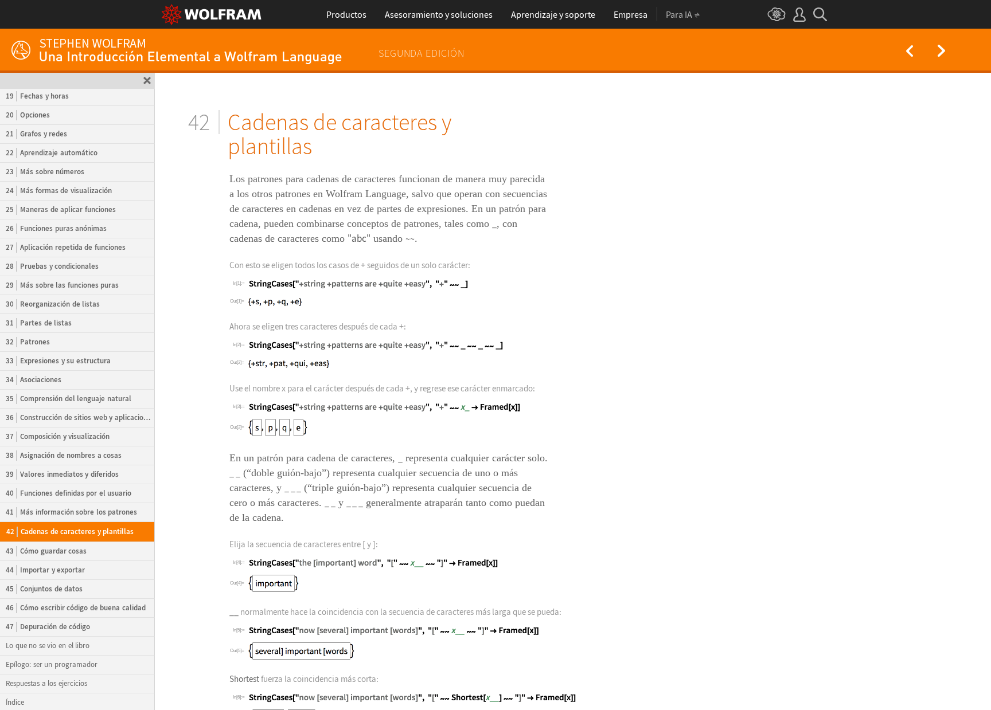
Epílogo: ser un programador (51, 664)
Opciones (28, 115)
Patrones (28, 342)
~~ (410, 238)
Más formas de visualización (59, 190)
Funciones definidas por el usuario (68, 493)
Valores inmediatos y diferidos (62, 474)
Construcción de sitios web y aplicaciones (79, 417)
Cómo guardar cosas (46, 551)
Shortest (244, 678)
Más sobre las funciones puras (62, 285)
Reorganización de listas (53, 304)
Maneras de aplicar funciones (61, 209)
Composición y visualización (58, 436)
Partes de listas (39, 323)
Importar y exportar (45, 570)
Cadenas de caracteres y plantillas (70, 531)
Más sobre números (45, 171)
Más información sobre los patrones (71, 512)
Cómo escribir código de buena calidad (76, 608)
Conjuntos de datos (44, 589)
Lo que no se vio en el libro (47, 645)
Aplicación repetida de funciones (66, 247)
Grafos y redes (36, 134)
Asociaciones (33, 380)
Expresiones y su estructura (58, 361)
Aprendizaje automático (51, 153)
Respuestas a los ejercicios (46, 683)
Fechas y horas (37, 96)
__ (234, 472)
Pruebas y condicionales (52, 266)
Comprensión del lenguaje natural (68, 398)
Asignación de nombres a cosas (64, 455)
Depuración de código (48, 626)
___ (292, 487)
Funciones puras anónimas (56, 228)
